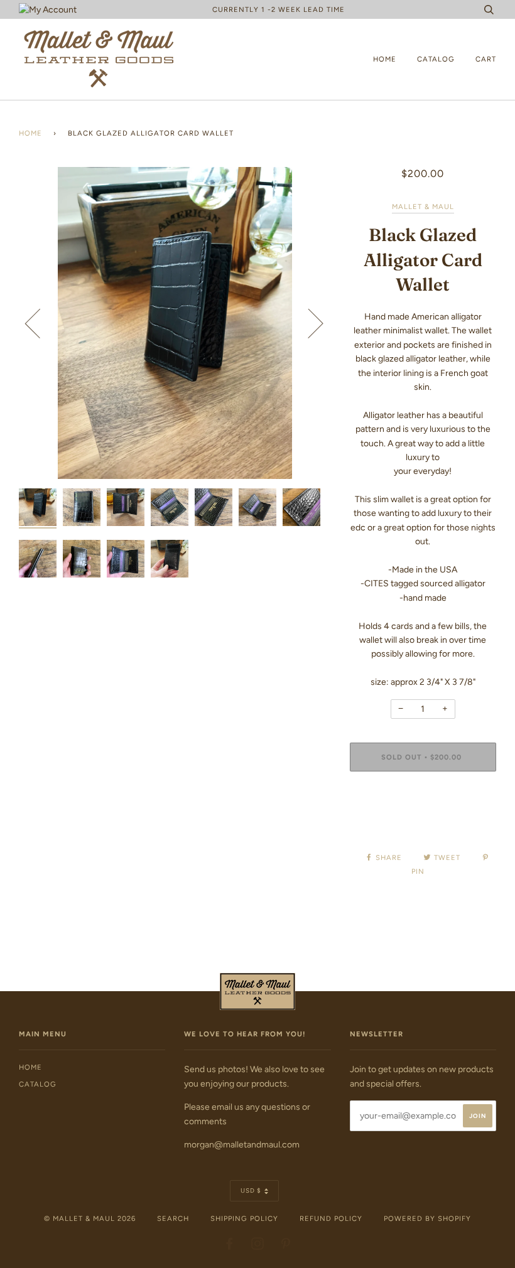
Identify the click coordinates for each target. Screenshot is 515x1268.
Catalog (436, 59)
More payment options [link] (423, 824)
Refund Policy (331, 1218)
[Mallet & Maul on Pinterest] (286, 1246)
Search (173, 1218)
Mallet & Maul (423, 206)
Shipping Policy (244, 1218)
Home (384, 59)
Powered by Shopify (427, 1218)
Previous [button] (40, 322)
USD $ (251, 1190)
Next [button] (308, 322)
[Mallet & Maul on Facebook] (229, 1246)
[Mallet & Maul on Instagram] (257, 1246)
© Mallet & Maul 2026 (90, 1218)
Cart (485, 59)
